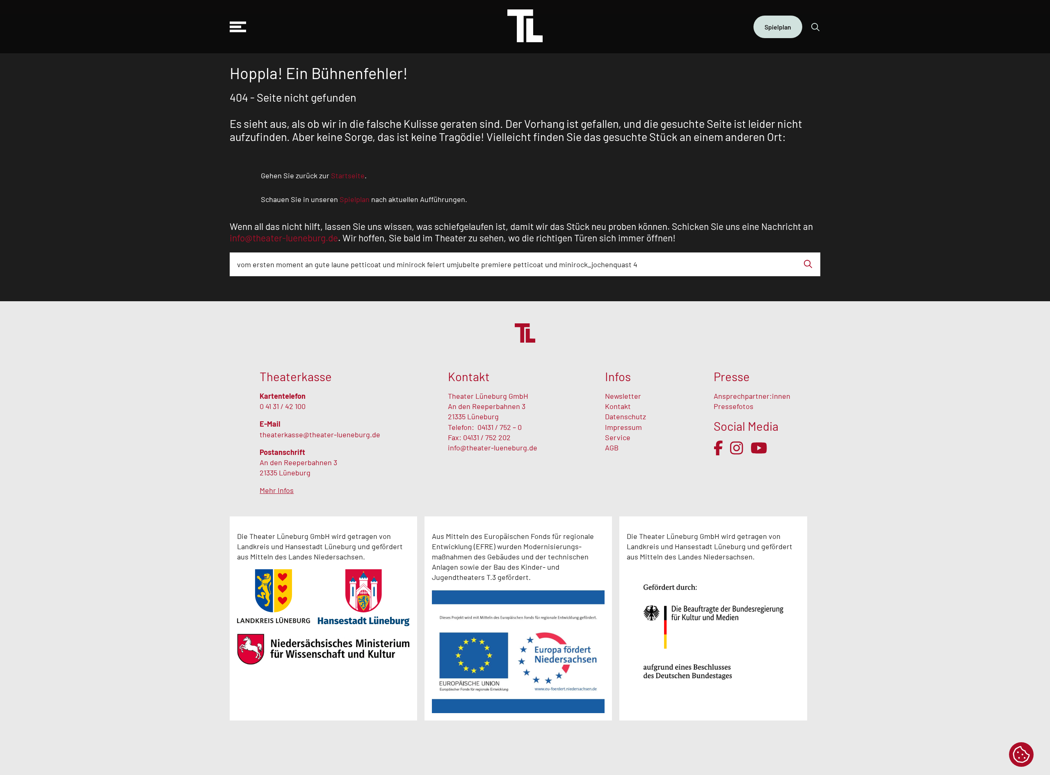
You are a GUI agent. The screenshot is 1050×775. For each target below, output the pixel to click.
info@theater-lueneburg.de (492, 447)
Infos (618, 376)
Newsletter (623, 395)
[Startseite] (525, 26)
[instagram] (736, 448)
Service (618, 437)
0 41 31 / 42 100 (283, 406)
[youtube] (759, 448)
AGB (612, 447)
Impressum (623, 427)
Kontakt (618, 406)
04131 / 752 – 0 (499, 427)
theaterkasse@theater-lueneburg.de (320, 434)
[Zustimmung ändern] (1021, 754)
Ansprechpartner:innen (752, 395)
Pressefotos (733, 406)
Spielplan (778, 27)
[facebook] (718, 448)
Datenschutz (625, 416)
